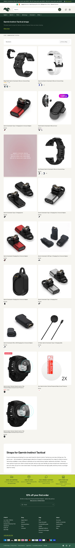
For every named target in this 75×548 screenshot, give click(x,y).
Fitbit (22, 526)
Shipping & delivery (43, 528)
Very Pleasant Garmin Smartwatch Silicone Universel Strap (51, 169)
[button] (6, 15)
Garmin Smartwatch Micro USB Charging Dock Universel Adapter (18, 343)
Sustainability (59, 524)
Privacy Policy (14, 545)
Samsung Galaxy (25, 524)
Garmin (23, 522)
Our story (58, 520)
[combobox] (37, 9)
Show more (7, 28)
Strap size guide (42, 522)
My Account (68, 1)
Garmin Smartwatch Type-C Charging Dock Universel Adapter (17, 125)
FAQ (40, 520)
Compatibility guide (43, 524)
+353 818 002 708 (8, 535)
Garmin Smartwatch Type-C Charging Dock (13, 212)
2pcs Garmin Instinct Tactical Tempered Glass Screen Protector (52, 386)
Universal (23, 528)
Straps (8, 545)
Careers (58, 526)
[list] (37, 4)
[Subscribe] (53, 504)
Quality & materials (60, 522)
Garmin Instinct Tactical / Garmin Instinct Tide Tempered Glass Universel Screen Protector (14, 387)
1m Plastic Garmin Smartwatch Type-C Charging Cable (50, 343)
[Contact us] (66, 9)
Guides (40, 526)
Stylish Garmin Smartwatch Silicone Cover (47, 125)
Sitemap (45, 545)
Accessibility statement (37, 545)
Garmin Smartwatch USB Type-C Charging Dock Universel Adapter (53, 256)
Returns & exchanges (44, 530)
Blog (57, 528)
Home (5, 35)
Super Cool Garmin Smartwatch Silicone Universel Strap (50, 81)
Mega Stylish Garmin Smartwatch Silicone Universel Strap (17, 81)
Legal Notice (28, 545)
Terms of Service (21, 545)
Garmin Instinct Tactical (13, 35)
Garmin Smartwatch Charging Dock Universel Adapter (16, 256)
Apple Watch (24, 520)
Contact (41, 532)
